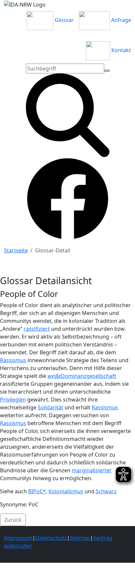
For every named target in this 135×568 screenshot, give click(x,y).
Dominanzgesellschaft (88, 376)
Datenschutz (51, 537)
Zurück (13, 519)
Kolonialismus (65, 491)
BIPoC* (37, 491)
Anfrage (120, 20)
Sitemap (80, 537)
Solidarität (50, 407)
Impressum (18, 537)
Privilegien (13, 399)
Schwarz (106, 491)
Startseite (16, 250)
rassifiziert (37, 328)
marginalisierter (92, 470)
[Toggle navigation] (4, 243)
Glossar (63, 20)
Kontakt (120, 50)
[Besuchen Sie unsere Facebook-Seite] (67, 198)
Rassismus (13, 360)
